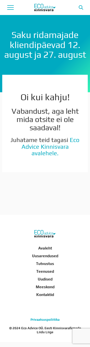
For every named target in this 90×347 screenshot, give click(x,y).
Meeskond (45, 286)
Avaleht (45, 248)
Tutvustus (45, 263)
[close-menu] (10, 7)
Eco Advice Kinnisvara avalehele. (51, 146)
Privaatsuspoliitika (45, 320)
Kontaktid (45, 294)
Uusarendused (45, 256)
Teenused (45, 271)
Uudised (45, 279)
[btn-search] (81, 8)
